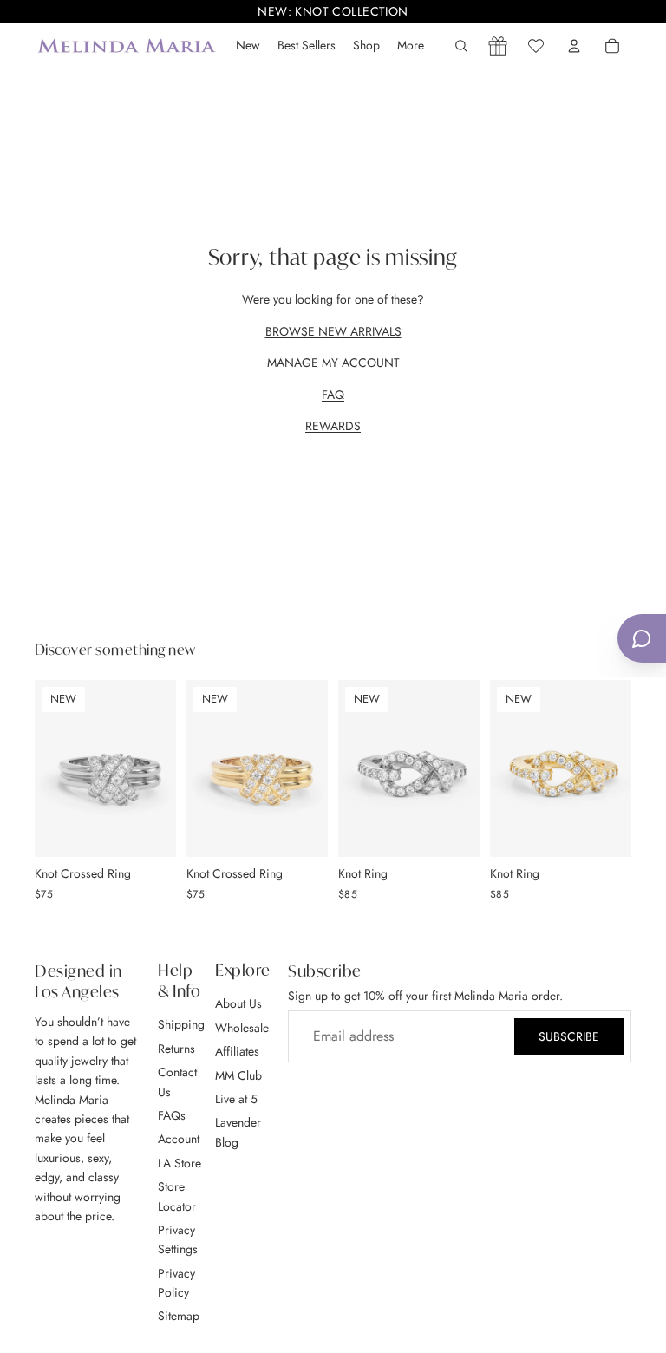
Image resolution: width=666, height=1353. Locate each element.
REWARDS (333, 426)
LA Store (179, 1162)
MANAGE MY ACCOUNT (333, 362)
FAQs (172, 1114)
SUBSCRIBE (569, 1036)
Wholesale (242, 1027)
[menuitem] (410, 46)
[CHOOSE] (149, 830)
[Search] (461, 46)
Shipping (181, 1024)
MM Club (238, 1074)
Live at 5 (236, 1098)
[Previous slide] (54, 768)
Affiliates (237, 1051)
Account (178, 1138)
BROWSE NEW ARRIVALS (333, 331)
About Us (238, 1003)
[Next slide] (157, 768)
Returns (176, 1047)
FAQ (333, 394)
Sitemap (178, 1315)
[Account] (574, 46)
